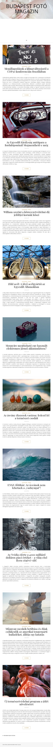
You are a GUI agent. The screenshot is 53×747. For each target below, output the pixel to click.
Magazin (24, 413)
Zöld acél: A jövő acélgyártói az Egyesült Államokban (26, 285)
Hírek (29, 66)
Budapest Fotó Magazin (26, 8)
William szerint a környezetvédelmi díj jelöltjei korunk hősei (27, 213)
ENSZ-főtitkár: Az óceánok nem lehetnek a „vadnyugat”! (26, 486)
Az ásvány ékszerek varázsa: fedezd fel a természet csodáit (26, 417)
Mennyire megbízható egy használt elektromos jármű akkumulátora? (26, 347)
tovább (26, 95)
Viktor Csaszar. (18, 744)
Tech (29, 343)
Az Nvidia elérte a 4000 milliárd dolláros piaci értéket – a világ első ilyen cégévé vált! (26, 557)
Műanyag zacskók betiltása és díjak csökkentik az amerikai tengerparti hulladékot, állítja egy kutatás (27, 631)
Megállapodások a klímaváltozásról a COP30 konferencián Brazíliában (26, 70)
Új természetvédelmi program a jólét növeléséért (26, 703)
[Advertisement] (26, 28)
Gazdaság (24, 66)
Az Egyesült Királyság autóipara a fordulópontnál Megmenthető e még (26, 144)
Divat (29, 413)
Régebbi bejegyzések (9, 735)
